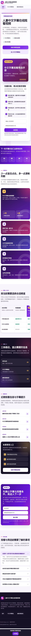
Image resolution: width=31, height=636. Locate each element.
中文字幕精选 (10, 7)
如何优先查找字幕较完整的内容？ (11, 568)
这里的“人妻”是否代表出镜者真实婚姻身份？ (14, 553)
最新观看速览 (20, 7)
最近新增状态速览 (10, 459)
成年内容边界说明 (10, 464)
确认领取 (15, 517)
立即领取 (15, 633)
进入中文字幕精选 (15, 52)
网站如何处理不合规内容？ (9, 574)
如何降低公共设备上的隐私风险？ (11, 584)
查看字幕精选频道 (15, 470)
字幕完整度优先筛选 (10, 454)
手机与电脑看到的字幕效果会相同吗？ (12, 579)
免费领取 (15, 130)
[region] (15, 319)
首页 (3, 7)
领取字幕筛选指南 (15, 47)
